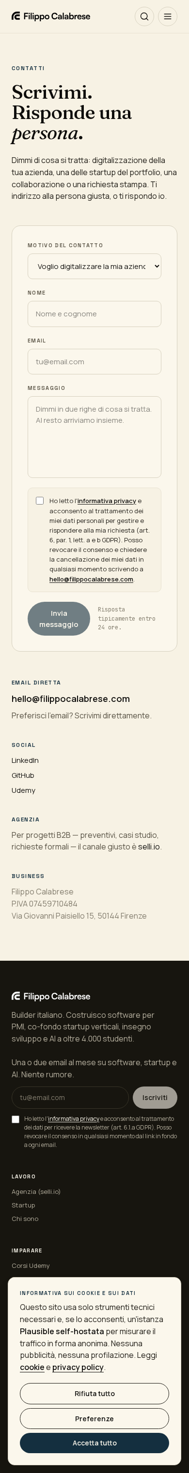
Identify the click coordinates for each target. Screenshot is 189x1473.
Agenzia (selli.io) (36, 1191)
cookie (32, 1367)
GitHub (23, 775)
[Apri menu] (167, 16)
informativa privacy (107, 500)
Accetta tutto (95, 1442)
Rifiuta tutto (95, 1393)
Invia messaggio (59, 618)
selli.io (149, 846)
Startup (23, 1205)
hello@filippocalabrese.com (91, 579)
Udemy (23, 790)
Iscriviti (155, 1097)
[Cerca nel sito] (144, 16)
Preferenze (94, 1418)
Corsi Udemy (31, 1265)
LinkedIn (25, 760)
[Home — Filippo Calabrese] (51, 16)
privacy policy (78, 1367)
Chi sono (25, 1218)
